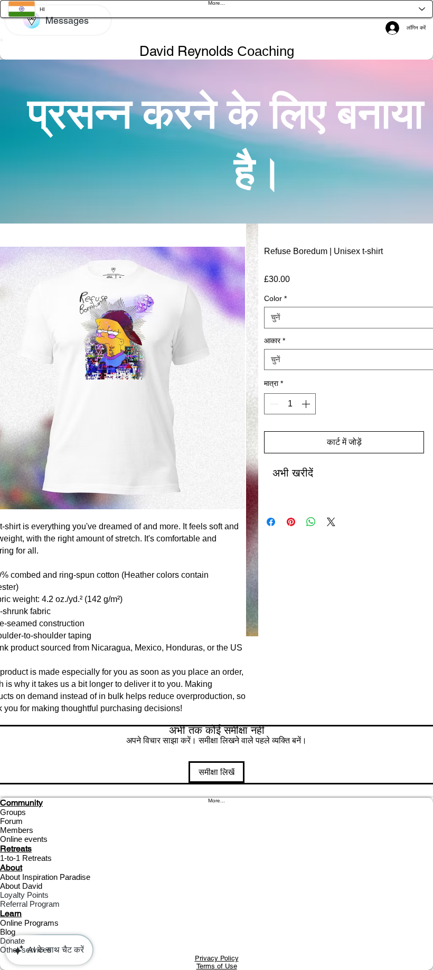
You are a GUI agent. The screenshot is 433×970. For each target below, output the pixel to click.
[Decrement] (273, 404)
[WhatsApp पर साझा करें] (311, 522)
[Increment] (306, 404)
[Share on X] (331, 522)
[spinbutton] (289, 404)
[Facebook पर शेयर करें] (271, 522)
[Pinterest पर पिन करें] (291, 522)
